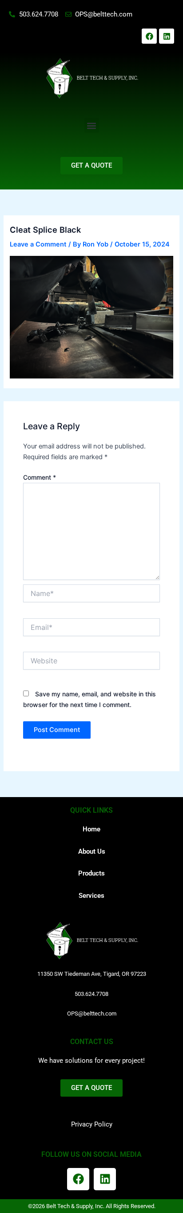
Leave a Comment (38, 244)
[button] (91, 125)
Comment (39, 477)
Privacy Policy (91, 1124)
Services (91, 896)
